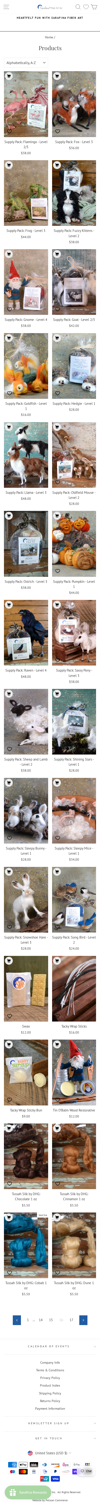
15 (51, 1320)
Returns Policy (50, 1401)
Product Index (50, 1385)
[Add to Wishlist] (9, 131)
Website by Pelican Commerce (50, 1500)
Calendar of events (49, 1346)
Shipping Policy (50, 1393)
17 (71, 1320)
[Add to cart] (9, 76)
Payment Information (50, 1408)
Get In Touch (48, 1438)
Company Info (50, 1362)
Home (49, 37)
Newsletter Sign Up (49, 1423)
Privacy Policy (50, 1378)
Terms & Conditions (50, 1370)
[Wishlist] (86, 7)
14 (41, 1320)
